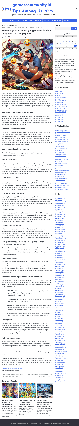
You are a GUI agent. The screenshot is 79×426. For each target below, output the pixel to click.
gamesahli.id (59, 294)
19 (63, 46)
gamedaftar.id (59, 370)
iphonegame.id (59, 242)
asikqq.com (58, 91)
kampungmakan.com (61, 141)
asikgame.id (58, 325)
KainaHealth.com (60, 176)
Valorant (66, 20)
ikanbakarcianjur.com (61, 163)
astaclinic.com (59, 182)
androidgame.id (60, 198)
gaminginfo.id (59, 262)
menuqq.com (59, 121)
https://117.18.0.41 (60, 104)
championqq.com (60, 114)
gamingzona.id (59, 277)
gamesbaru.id (59, 357)
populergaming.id (60, 347)
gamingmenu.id (59, 270)
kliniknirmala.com (60, 172)
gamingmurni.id (59, 266)
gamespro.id (59, 355)
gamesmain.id (59, 292)
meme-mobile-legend (12, 370)
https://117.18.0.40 (60, 115)
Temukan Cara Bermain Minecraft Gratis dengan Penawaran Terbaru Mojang (65, 65)
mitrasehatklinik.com (61, 167)
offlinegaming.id (60, 250)
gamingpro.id (59, 338)
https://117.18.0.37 (60, 112)
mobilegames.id (60, 214)
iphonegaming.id (60, 244)
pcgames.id (58, 255)
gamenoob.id (59, 360)
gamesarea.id (59, 320)
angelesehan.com (60, 146)
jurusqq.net (58, 99)
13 (66, 43)
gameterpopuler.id (60, 373)
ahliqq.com (58, 95)
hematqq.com (59, 117)
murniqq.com (59, 119)
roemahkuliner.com (61, 135)
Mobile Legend (56, 20)
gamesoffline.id (59, 218)
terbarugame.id (59, 257)
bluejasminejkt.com (61, 148)
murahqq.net (59, 102)
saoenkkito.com (60, 137)
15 (72, 43)
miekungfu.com (59, 152)
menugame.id (59, 331)
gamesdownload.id (61, 358)
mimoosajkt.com (60, 158)
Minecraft (47, 20)
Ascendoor (53, 423)
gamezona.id (59, 316)
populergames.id (60, 362)
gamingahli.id (59, 274)
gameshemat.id (59, 303)
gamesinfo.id (59, 213)
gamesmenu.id (59, 286)
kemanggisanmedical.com (63, 170)
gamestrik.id (59, 226)
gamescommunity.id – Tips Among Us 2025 (30, 423)
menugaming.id (59, 281)
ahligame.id (58, 323)
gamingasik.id (59, 272)
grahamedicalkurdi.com (62, 185)
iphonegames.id (60, 207)
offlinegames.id (59, 211)
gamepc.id (58, 209)
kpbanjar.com (59, 169)
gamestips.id (59, 222)
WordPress (66, 423)
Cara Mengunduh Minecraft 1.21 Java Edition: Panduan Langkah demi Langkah (65, 71)
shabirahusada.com (61, 178)
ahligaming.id (59, 299)
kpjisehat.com (59, 165)
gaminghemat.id (60, 264)
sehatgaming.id (59, 346)
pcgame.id (58, 253)
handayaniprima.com (61, 139)
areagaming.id (59, 283)
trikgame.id (58, 200)
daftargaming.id (60, 344)
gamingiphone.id (60, 229)
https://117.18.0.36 (60, 93)
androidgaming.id (60, 202)
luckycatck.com (60, 143)
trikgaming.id (59, 235)
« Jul (65, 55)
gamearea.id (59, 322)
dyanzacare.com (60, 187)
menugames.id (59, 301)
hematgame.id (59, 327)
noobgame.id (59, 375)
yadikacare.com (60, 180)
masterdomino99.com (61, 110)
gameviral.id (59, 368)
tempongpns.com (60, 134)
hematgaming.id (60, 296)
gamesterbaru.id (60, 220)
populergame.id (60, 381)
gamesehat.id (59, 371)
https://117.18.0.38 (60, 108)
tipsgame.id (58, 261)
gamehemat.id (59, 307)
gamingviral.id (59, 336)
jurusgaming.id (59, 279)
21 (69, 46)
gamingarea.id (59, 275)
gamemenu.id (59, 314)
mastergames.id (60, 329)
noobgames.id (59, 366)
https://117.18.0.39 (60, 97)
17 (57, 46)
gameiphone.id (59, 205)
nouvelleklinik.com (60, 174)
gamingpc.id (59, 237)
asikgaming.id (59, 285)
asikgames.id (59, 309)
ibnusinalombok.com (61, 183)
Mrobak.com (59, 150)
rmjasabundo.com (60, 156)
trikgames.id (59, 227)
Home (12, 20)
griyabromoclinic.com (61, 189)
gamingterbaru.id (60, 240)
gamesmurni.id (59, 288)
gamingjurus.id (59, 268)
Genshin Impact (27, 20)
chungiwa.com (59, 161)
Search (57, 25)
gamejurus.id (59, 312)
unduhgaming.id (60, 340)
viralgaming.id (59, 349)
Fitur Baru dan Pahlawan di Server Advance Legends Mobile (27, 402)
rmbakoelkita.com (60, 145)
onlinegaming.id (60, 251)
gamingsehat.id (59, 342)
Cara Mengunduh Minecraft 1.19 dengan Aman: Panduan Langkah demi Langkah (66, 77)
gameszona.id (59, 298)
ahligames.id (59, 305)
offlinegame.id (59, 248)
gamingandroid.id (60, 238)
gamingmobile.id (60, 231)
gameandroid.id (60, 203)
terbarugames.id (60, 259)
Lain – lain (38, 20)
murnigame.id (59, 318)
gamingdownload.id (61, 333)
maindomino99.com (61, 106)
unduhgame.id (59, 379)
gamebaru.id (59, 364)
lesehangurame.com (61, 130)
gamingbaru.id (59, 334)
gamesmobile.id (60, 216)
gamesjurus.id (59, 290)
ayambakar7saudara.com (62, 132)
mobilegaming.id (60, 246)
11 (60, 43)
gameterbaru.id (59, 224)
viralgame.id (59, 377)
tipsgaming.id (59, 233)
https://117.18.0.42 (60, 101)
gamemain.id (59, 310)
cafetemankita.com (61, 154)
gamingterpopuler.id (61, 351)
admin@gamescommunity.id (19, 37)
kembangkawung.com (61, 159)
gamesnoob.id (59, 353)
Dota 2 (18, 20)
